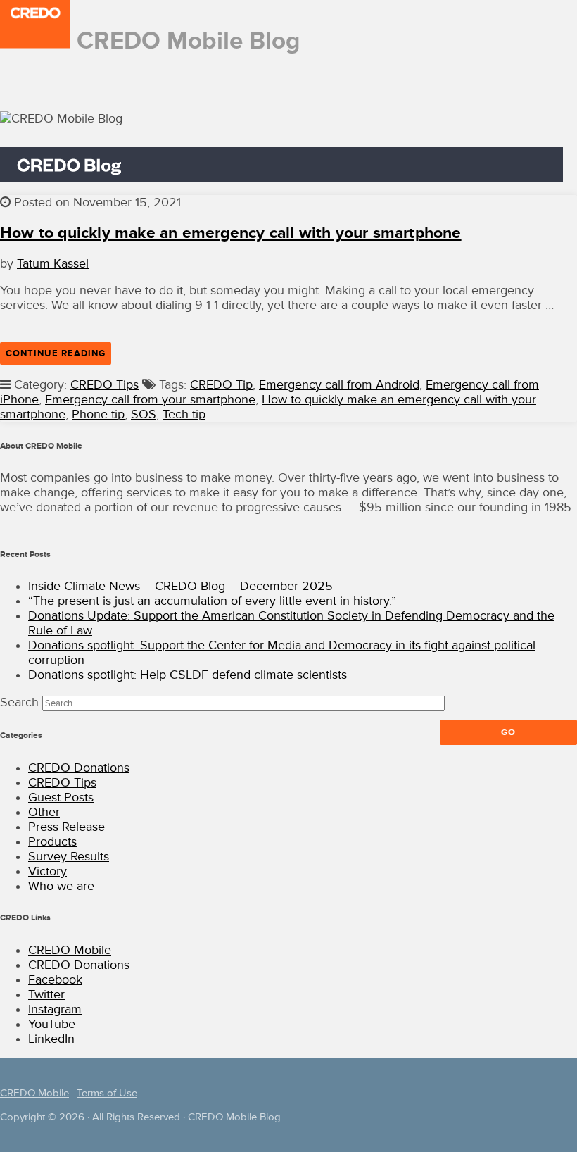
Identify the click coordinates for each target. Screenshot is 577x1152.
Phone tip (98, 414)
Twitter (46, 994)
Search (19, 702)
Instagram (55, 1009)
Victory (47, 871)
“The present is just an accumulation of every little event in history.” (212, 601)
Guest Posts (61, 797)
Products (52, 841)
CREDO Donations (78, 767)
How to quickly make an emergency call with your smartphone (231, 233)
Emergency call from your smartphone (150, 399)
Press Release (66, 827)
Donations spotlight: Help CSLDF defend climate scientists (187, 675)
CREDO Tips (104, 384)
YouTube (51, 1024)
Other (44, 812)
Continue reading (58, 356)
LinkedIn (51, 1039)
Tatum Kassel (53, 263)
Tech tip (184, 414)
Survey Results (68, 856)
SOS (143, 414)
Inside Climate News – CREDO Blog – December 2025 (180, 586)
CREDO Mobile (69, 950)
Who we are (61, 886)
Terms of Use (107, 1093)
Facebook (55, 979)
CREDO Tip (221, 384)
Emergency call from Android (339, 384)
